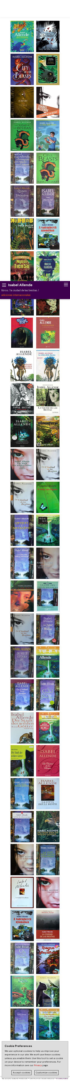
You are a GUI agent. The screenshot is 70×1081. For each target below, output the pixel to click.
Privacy (38, 1065)
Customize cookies (46, 1072)
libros (4, 290)
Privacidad (62, 1078)
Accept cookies (21, 1072)
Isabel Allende (20, 285)
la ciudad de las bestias (23, 290)
